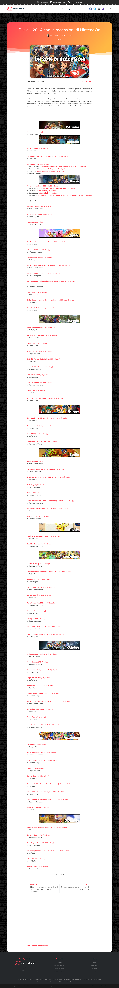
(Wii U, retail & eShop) (63, 166)
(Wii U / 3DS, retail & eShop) (49, 477)
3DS (58, 39)
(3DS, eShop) (37, 148)
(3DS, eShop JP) (43, 359)
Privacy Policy (96, 986)
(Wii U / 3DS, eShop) (38, 250)
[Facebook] (90, 9)
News (41, 9)
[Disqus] (59, 919)
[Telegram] (94, 9)
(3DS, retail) (40, 709)
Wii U (61, 39)
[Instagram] (99, 9)
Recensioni (51, 9)
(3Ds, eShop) (37, 866)
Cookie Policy (104, 986)
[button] (110, 9)
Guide (71, 9)
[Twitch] (103, 9)
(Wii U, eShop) (35, 132)
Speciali (61, 9)
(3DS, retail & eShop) (48, 156)
